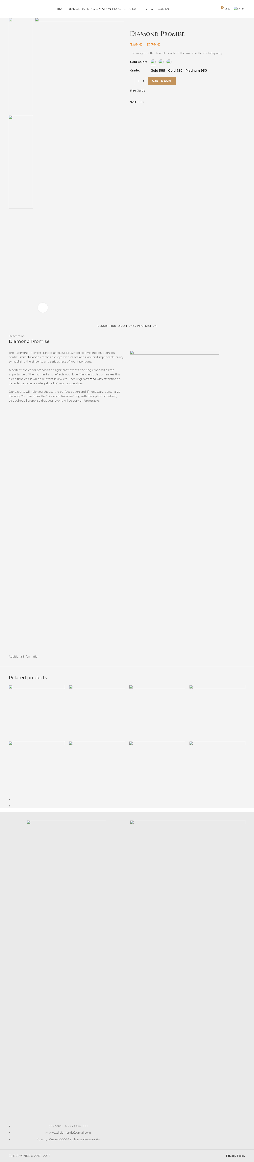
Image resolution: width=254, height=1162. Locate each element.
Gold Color (138, 62)
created (90, 379)
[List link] (66, 981)
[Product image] (37, 769)
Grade (134, 70)
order (36, 396)
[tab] (106, 326)
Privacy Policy (235, 1156)
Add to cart (162, 80)
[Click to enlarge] (43, 308)
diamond (33, 357)
